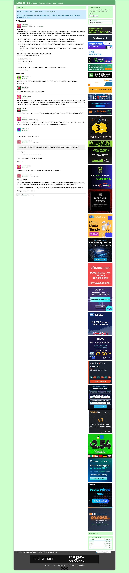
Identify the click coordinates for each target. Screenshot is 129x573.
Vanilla (55, 552)
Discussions (42, 3)
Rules (54, 3)
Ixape (23, 128)
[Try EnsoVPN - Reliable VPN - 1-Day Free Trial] (100, 104)
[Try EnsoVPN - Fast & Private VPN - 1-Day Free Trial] (100, 495)
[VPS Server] (100, 52)
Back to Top (48, 565)
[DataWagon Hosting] (100, 274)
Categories (49, 3)
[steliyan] (19, 26)
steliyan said (22, 147)
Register (96, 15)
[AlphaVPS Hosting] (100, 299)
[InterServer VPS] (100, 128)
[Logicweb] (100, 372)
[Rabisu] (100, 446)
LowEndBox (34, 3)
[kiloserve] (19, 142)
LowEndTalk (23, 2)
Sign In (91, 15)
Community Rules (50, 11)
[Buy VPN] (100, 60)
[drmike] (19, 77)
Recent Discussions (96, 22)
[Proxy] (100, 397)
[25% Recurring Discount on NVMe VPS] (100, 97)
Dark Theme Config (73, 565)
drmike (24, 76)
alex (23, 87)
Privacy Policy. (42, 552)
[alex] (19, 88)
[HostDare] (100, 82)
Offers (41, 26)
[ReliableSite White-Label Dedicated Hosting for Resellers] (100, 89)
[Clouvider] (100, 348)
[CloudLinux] (100, 470)
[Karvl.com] (100, 225)
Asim (26, 70)
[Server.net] (100, 38)
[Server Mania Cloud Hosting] (100, 250)
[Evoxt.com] (100, 323)
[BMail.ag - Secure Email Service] (100, 30)
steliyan (24, 25)
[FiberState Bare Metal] (100, 201)
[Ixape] (19, 129)
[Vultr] (100, 67)
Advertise (81, 565)
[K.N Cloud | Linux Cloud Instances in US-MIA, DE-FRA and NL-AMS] (100, 112)
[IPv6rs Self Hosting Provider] (100, 75)
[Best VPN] (100, 177)
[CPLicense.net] (100, 45)
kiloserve (25, 141)
